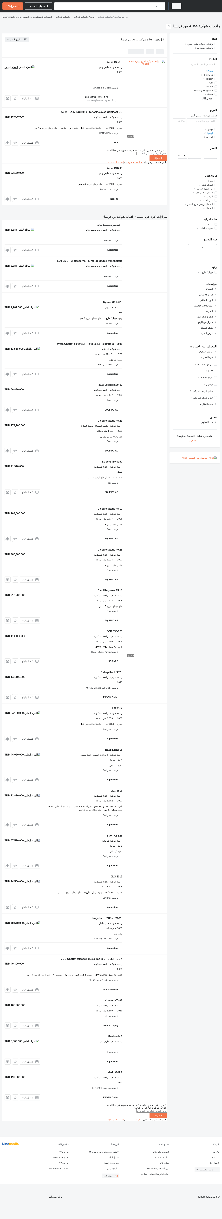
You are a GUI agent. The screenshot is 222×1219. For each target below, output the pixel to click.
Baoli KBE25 (114, 835)
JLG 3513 (116, 790)
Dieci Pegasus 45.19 (110, 508)
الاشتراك (158, 158)
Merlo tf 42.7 (115, 1072)
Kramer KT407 (113, 1000)
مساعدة (216, 1157)
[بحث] (162, 6)
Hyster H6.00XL (112, 302)
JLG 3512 (116, 708)
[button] (15, 98)
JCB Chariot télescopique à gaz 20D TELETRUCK (91, 959)
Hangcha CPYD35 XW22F (106, 918)
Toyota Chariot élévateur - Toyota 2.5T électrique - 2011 (88, 344)
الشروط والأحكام (161, 1152)
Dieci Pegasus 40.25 (110, 549)
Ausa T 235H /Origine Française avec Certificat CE (91, 112)
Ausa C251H (114, 62)
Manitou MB (115, 1036)
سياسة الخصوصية (133, 162)
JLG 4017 (116, 876)
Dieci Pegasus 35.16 (110, 590)
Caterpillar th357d (111, 672)
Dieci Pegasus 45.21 (110, 420)
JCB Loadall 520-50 (110, 384)
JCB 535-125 (114, 631)
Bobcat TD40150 (112, 461)
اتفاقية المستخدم (116, 162)
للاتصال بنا (215, 1163)
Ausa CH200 (114, 168)
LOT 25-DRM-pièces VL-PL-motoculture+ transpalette (89, 261)
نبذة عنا (216, 1152)
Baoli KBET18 (113, 749)
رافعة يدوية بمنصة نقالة (109, 224)
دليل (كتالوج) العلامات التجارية (155, 1174)
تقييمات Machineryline (158, 1168)
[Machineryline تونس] (202, 6)
